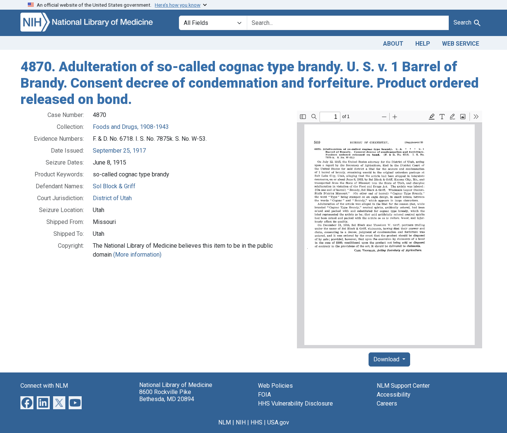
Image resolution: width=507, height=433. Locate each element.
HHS (256, 422)
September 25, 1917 (119, 150)
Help (422, 43)
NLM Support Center (403, 385)
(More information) (137, 254)
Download (387, 359)
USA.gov (278, 422)
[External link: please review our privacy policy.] (26, 402)
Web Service (460, 43)
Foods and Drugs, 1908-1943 (131, 126)
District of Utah (112, 198)
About (393, 43)
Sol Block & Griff (114, 186)
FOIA (264, 394)
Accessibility (393, 394)
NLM (224, 422)
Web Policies (275, 385)
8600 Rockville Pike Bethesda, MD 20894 (166, 395)
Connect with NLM (44, 385)
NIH (241, 422)
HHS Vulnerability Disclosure (295, 403)
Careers (387, 403)
